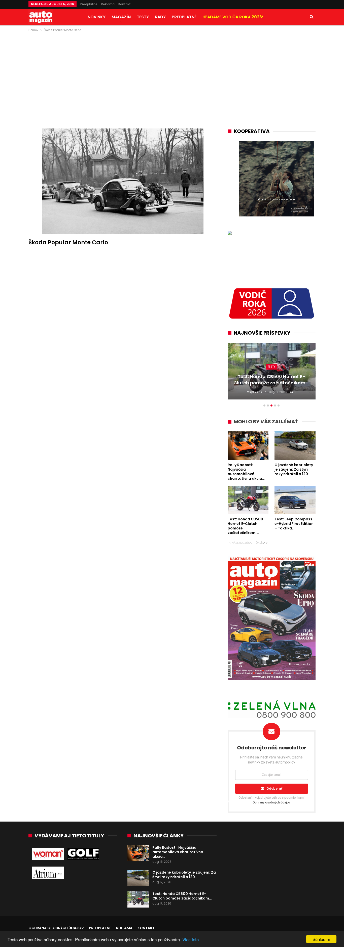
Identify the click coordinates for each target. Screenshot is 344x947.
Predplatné (88, 4)
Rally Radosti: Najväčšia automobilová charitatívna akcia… (177, 852)
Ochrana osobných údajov (56, 927)
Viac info (190, 939)
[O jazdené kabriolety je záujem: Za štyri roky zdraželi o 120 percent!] (138, 878)
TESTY (143, 17)
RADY (160, 17)
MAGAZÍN (121, 17)
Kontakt (124, 4)
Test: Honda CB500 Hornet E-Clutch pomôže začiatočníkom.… (182, 896)
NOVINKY (97, 17)
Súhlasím (321, 939)
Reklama (108, 4)
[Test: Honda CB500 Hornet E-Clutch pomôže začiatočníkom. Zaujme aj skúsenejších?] (138, 899)
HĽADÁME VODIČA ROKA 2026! (232, 17)
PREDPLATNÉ (184, 17)
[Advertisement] (172, 70)
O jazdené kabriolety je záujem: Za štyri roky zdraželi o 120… (184, 874)
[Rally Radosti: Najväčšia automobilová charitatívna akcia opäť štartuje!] (138, 853)
